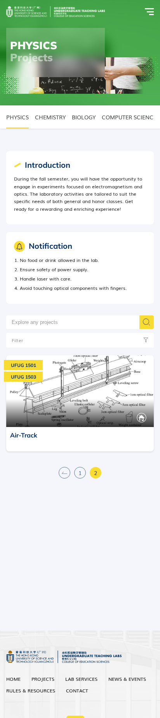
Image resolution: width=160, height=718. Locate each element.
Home (13, 678)
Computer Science (129, 117)
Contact (77, 690)
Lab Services (81, 678)
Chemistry (50, 117)
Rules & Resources (30, 690)
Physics (17, 117)
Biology (84, 117)
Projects (42, 678)
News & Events (127, 678)
